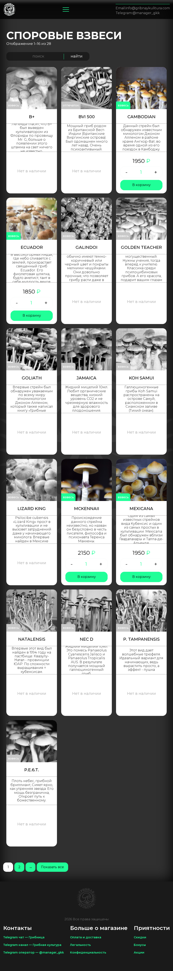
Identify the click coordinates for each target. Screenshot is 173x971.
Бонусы (140, 945)
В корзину (141, 185)
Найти (76, 56)
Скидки (140, 937)
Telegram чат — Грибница (24, 937)
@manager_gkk (146, 13)
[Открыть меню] (66, 9)
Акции (139, 952)
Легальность (80, 945)
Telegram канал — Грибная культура (32, 945)
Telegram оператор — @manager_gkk (33, 952)
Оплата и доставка (85, 937)
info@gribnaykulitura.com (148, 8)
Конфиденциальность (88, 952)
